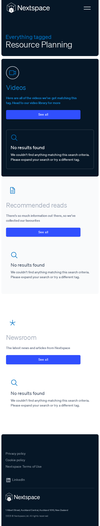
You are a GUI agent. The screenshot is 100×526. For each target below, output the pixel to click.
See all (43, 114)
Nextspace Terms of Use (24, 466)
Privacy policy (16, 453)
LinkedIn (18, 480)
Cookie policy (15, 460)
